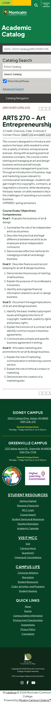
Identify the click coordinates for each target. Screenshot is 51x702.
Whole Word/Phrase (18, 81)
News (28, 606)
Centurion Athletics (28, 572)
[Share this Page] (44, 108)
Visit (28, 543)
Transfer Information (28, 523)
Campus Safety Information (28, 615)
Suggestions (28, 624)
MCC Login (28, 510)
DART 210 (27, 134)
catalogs (11, 692)
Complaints (28, 633)
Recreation (28, 577)
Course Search (28, 514)
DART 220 (45, 134)
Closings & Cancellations (27, 557)
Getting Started (28, 500)
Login (6, 3)
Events (28, 611)
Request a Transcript (28, 505)
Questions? (28, 552)
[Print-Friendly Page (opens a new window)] (47, 108)
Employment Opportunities (28, 620)
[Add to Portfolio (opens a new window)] (40, 108)
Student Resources (28, 581)
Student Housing (28, 590)
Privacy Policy (28, 629)
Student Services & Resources (28, 519)
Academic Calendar (28, 528)
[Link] (17, 11)
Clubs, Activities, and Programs (27, 586)
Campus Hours (28, 548)
